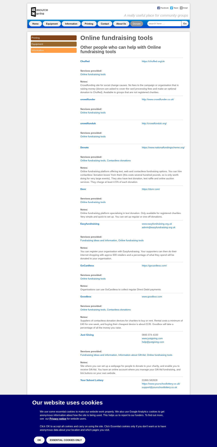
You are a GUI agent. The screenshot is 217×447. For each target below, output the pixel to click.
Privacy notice (58, 418)
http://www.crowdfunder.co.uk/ (158, 99)
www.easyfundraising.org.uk (157, 223)
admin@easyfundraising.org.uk (158, 227)
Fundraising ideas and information (98, 240)
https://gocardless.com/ (154, 265)
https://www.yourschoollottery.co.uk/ (161, 383)
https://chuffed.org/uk (153, 61)
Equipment (52, 24)
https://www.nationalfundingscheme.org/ (163, 147)
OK (39, 440)
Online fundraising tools (93, 74)
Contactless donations (119, 160)
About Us (121, 24)
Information (71, 24)
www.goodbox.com (152, 296)
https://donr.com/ (151, 189)
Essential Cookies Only (66, 440)
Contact (105, 24)
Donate (137, 23)
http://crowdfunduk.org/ (154, 123)
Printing (89, 24)
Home (35, 24)
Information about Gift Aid (132, 355)
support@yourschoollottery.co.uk (159, 387)
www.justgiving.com (152, 338)
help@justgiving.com (153, 342)
